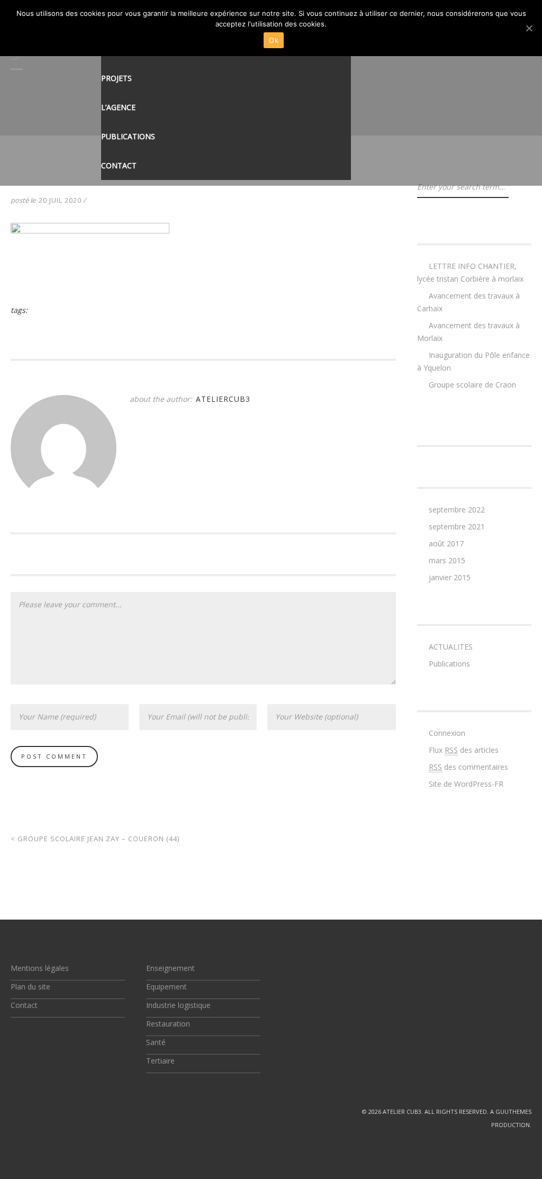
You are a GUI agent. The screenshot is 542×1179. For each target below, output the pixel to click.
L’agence (118, 107)
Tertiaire (160, 1061)
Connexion (447, 733)
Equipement (166, 987)
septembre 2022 (457, 510)
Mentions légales (40, 968)
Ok (273, 40)
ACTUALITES (451, 647)
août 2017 (446, 543)
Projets (116, 78)
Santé (156, 1042)
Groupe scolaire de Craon (472, 385)
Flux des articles (464, 750)
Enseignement (170, 968)
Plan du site (30, 987)
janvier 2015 (450, 577)
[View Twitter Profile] (15, 1111)
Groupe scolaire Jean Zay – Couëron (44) (95, 838)
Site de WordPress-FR (466, 784)
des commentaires (468, 767)
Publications (128, 136)
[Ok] (528, 28)
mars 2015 (447, 560)
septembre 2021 (457, 526)
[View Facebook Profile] (39, 1111)
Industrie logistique (178, 1005)
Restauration (168, 1024)
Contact (119, 165)
